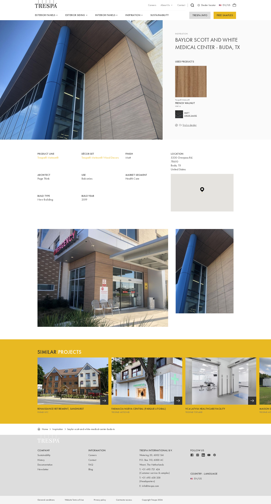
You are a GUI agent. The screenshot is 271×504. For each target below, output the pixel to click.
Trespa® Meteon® (48, 157)
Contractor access (124, 500)
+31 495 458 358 (151, 477)
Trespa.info (199, 15)
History (41, 459)
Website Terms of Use (74, 500)
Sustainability (43, 455)
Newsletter (42, 469)
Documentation (45, 464)
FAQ (90, 464)
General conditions (46, 500)
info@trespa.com (150, 485)
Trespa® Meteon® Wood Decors (100, 157)
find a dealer (190, 125)
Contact (92, 459)
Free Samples (225, 15)
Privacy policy (100, 500)
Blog (90, 469)
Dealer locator (208, 5)
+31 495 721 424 (151, 469)
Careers (92, 455)
